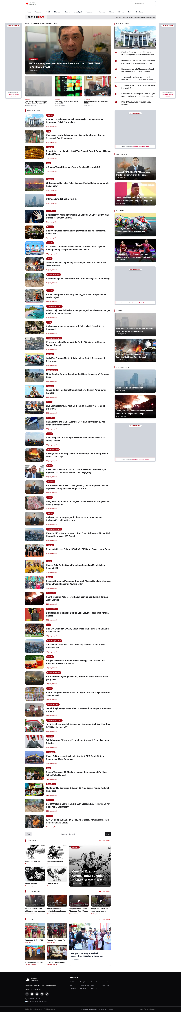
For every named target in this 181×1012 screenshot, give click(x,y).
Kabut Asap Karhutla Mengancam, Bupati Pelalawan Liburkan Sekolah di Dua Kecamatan (75, 136)
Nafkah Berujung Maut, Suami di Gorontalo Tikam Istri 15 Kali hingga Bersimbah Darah (75, 423)
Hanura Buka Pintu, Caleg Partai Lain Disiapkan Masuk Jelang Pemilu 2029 (75, 566)
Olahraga (102, 12)
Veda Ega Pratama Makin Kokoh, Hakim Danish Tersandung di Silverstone (75, 359)
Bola (48, 163)
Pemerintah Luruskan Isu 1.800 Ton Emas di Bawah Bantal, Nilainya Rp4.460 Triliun (78, 152)
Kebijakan (83, 982)
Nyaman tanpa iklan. (13, 94)
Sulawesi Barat (52, 370)
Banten (49, 577)
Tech (129, 12)
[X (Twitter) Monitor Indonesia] (42, 994)
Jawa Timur (51, 211)
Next (107, 834)
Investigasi (78, 12)
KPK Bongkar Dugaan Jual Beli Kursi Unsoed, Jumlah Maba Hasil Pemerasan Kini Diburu (77, 821)
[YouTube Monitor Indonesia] (37, 994)
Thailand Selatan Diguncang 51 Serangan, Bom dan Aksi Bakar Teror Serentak (76, 264)
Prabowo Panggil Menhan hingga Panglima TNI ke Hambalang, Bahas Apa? (76, 232)
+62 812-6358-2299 (34, 999)
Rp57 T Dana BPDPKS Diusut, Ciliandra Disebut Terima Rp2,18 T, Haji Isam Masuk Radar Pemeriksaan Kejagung (77, 471)
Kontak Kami (95, 982)
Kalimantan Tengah (53, 274)
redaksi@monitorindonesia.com (37, 1001)
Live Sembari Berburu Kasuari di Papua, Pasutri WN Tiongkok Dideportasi (75, 407)
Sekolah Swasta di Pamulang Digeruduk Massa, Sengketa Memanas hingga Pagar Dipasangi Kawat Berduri (78, 582)
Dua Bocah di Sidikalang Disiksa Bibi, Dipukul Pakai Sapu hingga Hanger (77, 614)
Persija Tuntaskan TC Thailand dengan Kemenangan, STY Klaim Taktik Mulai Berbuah (76, 773)
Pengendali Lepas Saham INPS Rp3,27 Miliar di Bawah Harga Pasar (78, 549)
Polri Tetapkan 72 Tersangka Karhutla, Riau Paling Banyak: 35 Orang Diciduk (75, 439)
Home (29, 12)
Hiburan (121, 12)
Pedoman (73, 988)
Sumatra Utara (52, 609)
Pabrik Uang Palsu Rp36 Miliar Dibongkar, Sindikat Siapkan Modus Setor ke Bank (78, 694)
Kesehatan (139, 12)
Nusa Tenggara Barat (54, 338)
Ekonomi (57, 12)
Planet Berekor (31, 883)
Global (111, 12)
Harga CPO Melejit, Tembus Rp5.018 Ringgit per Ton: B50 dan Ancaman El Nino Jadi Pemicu (75, 662)
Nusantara (90, 12)
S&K (92, 985)
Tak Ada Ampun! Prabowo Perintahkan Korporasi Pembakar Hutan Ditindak (77, 741)
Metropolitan (51, 195)
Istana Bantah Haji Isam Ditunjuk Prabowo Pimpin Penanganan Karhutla (76, 391)
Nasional (38, 12)
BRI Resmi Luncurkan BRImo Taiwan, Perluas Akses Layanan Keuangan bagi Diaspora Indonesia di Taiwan (75, 248)
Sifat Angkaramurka (55, 861)
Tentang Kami (84, 985)
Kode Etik (94, 988)
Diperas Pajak (52, 883)
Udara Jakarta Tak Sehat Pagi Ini (61, 199)
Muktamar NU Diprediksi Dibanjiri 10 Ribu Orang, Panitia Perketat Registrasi (77, 789)
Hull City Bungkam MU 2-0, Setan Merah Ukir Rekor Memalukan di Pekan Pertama (77, 630)
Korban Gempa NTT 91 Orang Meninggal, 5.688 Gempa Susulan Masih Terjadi (76, 296)
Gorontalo (50, 418)
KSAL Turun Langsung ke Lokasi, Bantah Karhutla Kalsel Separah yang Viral (77, 678)
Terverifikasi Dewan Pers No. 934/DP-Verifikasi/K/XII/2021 (97, 1009)
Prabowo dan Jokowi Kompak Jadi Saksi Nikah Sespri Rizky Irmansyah (75, 327)
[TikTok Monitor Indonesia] (47, 994)
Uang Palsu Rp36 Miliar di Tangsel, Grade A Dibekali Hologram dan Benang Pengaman (78, 502)
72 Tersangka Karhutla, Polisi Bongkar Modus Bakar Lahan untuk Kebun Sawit (77, 184)
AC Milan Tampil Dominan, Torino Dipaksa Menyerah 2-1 (73, 167)
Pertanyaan (105, 985)
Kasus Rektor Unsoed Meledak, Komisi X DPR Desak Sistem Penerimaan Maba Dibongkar (75, 757)
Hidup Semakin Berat (33, 861)
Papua (49, 402)
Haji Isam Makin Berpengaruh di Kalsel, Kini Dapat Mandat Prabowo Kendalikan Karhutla (74, 518)
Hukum (67, 12)
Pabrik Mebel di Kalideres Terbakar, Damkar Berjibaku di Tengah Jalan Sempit (77, 598)
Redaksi (72, 982)
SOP (71, 985)
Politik (48, 12)
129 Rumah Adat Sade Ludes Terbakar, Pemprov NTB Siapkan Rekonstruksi (75, 646)
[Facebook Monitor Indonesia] (32, 994)
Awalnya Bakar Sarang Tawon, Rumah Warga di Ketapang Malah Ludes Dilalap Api (77, 455)
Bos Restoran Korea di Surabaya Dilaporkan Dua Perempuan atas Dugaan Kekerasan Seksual (77, 216)
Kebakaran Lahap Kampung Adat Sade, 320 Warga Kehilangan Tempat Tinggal (75, 343)
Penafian (83, 988)
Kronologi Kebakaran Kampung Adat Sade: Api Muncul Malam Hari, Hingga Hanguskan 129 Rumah (78, 534)
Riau (48, 131)
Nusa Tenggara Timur (54, 306)
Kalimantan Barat (53, 449)
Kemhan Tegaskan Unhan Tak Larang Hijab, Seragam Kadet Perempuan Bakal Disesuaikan (111, 17)
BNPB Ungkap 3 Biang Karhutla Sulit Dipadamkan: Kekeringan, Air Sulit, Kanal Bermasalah (78, 805)
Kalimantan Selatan (53, 672)
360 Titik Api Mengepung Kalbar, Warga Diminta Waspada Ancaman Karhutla (78, 709)
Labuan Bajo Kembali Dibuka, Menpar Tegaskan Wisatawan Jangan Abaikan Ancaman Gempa (78, 311)
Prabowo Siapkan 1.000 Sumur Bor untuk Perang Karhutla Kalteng (78, 278)
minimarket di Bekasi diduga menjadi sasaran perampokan (34, 911)
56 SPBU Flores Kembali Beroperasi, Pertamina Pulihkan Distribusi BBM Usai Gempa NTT (78, 725)
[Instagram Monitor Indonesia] (27, 994)
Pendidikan (50, 752)
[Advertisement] (13, 58)
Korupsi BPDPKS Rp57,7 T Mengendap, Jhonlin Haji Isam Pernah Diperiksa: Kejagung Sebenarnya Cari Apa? (77, 487)
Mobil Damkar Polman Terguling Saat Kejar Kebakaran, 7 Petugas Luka (77, 375)
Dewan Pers (105, 982)
